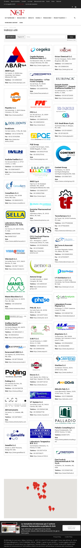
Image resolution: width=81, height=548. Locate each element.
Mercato (31, 18)
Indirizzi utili (20, 4)
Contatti (24, 1)
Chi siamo (6, 1)
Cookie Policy (68, 537)
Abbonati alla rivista (39, 1)
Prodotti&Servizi (59, 18)
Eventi (48, 1)
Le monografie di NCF (9, 4)
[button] (74, 18)
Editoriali (58, 1)
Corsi (21, 22)
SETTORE (10, 37)
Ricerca (38, 18)
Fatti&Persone (9, 18)
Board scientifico (15, 1)
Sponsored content (11, 22)
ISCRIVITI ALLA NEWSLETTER (71, 528)
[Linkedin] (75, 7)
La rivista (30, 1)
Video (53, 1)
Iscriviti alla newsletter (31, 4)
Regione (20, 37)
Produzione (47, 18)
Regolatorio (21, 18)
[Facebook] (72, 7)
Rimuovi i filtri (72, 40)
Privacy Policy (57, 537)
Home (5, 27)
